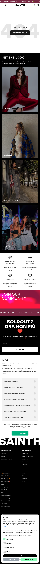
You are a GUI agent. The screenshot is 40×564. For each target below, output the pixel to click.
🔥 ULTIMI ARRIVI (5, 473)
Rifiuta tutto (11, 559)
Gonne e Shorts (5, 509)
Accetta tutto (29, 559)
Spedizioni (24, 464)
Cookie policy (25, 459)
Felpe (2, 492)
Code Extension (5, 506)
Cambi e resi (25, 453)
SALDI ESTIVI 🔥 (5, 478)
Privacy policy (25, 462)
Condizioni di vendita (27, 456)
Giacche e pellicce (6, 495)
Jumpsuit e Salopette (7, 512)
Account (3, 453)
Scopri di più (20, 556)
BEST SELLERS (5, 476)
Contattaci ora (20, 433)
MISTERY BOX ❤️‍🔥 (6, 481)
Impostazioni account (7, 459)
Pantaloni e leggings (6, 498)
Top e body (4, 503)
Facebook (24, 478)
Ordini (3, 456)
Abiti (2, 484)
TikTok (23, 476)
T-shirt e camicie (5, 501)
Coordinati (4, 489)
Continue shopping (20, 33)
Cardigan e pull (5, 487)
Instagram (24, 473)
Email (23, 481)
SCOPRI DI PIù (5, 303)
